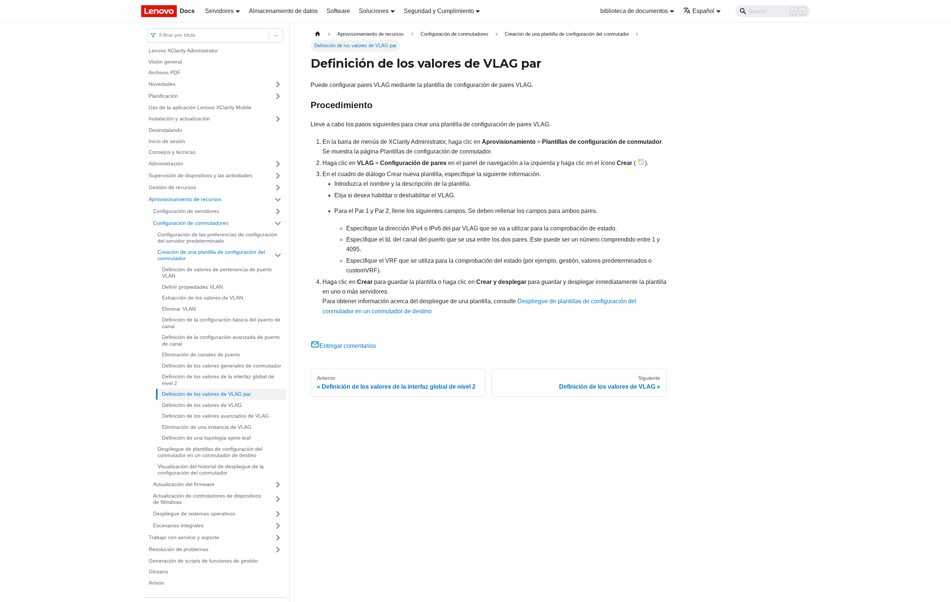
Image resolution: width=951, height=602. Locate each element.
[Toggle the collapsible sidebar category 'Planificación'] (278, 96)
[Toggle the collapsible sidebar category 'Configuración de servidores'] (278, 211)
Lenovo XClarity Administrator (183, 51)
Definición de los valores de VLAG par (206, 394)
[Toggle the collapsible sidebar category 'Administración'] (278, 164)
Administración (166, 163)
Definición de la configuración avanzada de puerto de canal (221, 340)
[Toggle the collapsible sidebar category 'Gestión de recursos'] (278, 188)
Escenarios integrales (178, 525)
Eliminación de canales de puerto (201, 354)
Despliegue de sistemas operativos (194, 514)
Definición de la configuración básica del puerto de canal (221, 323)
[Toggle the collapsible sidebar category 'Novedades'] (278, 84)
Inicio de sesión (167, 141)
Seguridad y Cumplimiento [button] (439, 11)
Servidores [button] (219, 11)
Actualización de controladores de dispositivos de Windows (207, 499)
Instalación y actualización (179, 119)
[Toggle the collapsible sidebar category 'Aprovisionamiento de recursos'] (278, 199)
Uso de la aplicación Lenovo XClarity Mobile (200, 107)
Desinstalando (165, 130)
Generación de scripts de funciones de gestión (203, 561)
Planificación (163, 96)
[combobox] (160, 35)
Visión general (165, 62)
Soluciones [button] (374, 11)
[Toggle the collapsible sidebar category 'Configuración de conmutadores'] (278, 223)
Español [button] (703, 11)
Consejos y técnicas (172, 152)
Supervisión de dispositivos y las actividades (200, 175)
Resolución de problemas (178, 549)
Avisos (156, 583)
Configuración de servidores (186, 211)
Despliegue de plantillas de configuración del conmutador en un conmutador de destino (210, 452)
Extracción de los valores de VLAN (202, 298)
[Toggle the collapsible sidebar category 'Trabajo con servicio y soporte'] (278, 538)
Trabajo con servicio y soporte (184, 537)
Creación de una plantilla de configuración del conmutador (211, 255)
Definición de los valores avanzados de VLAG (215, 416)
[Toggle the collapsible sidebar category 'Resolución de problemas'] (278, 550)
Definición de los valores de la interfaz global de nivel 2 (218, 379)
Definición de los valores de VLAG (202, 405)
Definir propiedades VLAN (192, 287)
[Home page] (318, 34)
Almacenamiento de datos (283, 11)
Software (338, 11)
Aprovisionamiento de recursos (185, 199)
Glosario (158, 572)
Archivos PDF (165, 72)
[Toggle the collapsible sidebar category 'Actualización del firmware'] (278, 485)
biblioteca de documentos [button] (634, 11)
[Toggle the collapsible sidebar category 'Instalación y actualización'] (278, 119)
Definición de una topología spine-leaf (206, 438)
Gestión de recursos (172, 187)
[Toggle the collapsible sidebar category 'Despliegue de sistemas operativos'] (278, 514)
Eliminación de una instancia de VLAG (206, 427)
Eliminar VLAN (179, 309)
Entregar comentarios (347, 346)
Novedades (162, 84)
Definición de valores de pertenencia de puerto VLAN (217, 272)
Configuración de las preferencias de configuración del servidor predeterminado (217, 238)
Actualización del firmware (183, 484)
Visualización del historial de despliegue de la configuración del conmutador (211, 469)
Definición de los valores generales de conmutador (221, 366)
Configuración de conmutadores (190, 223)
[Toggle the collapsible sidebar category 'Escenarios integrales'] (278, 526)
